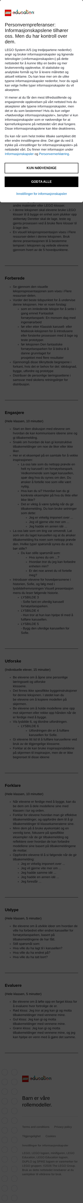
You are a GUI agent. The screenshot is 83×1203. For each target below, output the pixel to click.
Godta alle (41, 181)
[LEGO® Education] (20, 13)
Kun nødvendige (42, 168)
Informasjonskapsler (19, 154)
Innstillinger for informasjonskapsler (41, 193)
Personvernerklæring (54, 154)
